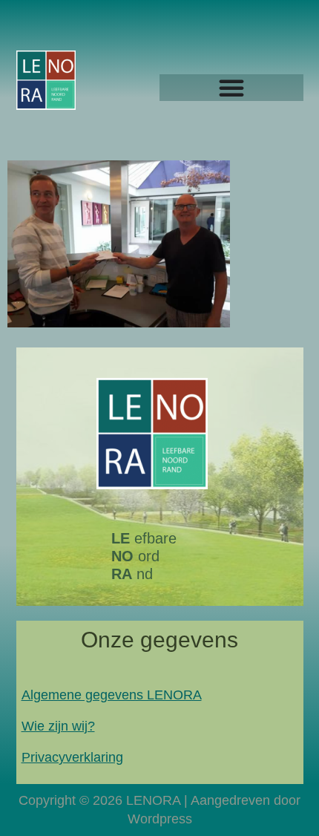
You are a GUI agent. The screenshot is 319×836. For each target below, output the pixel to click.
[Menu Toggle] (231, 87)
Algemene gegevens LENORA (112, 695)
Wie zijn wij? (58, 726)
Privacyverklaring (72, 757)
